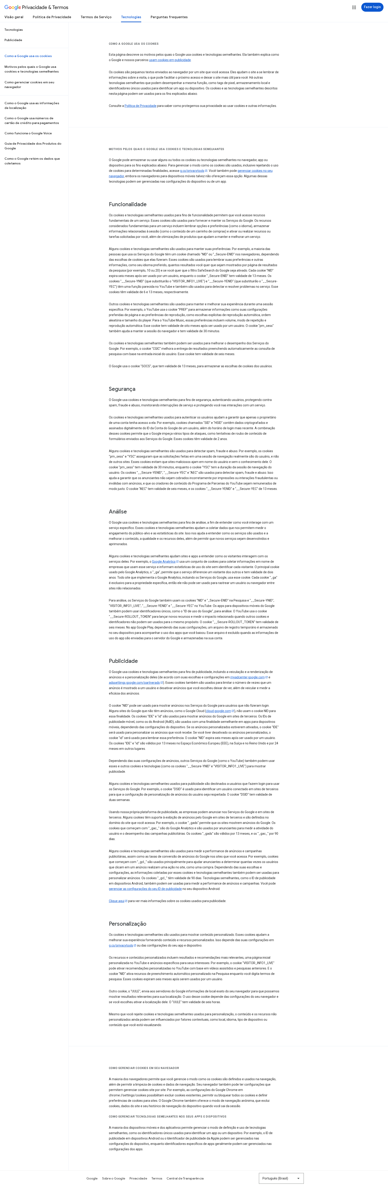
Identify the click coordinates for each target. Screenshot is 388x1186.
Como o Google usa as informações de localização (31, 105)
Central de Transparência (185, 1178)
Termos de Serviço (96, 17)
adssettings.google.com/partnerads (134, 682)
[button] (354, 7)
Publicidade (13, 40)
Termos (157, 1178)
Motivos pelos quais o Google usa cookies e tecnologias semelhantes (31, 69)
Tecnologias (131, 17)
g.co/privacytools (192, 171)
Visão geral (13, 17)
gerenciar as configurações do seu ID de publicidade (145, 889)
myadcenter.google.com (247, 677)
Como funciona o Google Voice (28, 133)
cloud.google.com (218, 711)
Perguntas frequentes (169, 17)
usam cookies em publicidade (170, 60)
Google (92, 1178)
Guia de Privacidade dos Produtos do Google (32, 146)
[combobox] (281, 1178)
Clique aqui (116, 901)
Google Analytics (164, 561)
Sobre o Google (113, 1178)
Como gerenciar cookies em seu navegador (29, 84)
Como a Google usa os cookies (28, 56)
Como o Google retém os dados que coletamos (32, 161)
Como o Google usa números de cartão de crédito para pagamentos (31, 120)
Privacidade (138, 1178)
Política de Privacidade (52, 17)
